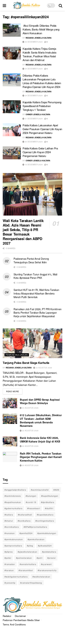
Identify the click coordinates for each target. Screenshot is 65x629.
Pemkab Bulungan (17, 354)
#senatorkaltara (28, 564)
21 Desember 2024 (33, 118)
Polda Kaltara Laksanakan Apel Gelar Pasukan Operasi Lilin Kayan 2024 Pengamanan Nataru (42, 129)
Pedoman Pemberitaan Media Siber (21, 620)
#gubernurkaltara (13, 508)
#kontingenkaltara (44, 520)
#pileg (30, 545)
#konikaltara (24, 520)
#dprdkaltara (47, 502)
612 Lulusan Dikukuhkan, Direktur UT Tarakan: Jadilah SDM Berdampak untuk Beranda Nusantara (41, 420)
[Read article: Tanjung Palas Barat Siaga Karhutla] (32, 343)
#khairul (9, 520)
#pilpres (9, 551)
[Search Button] (60, 5)
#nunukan (10, 533)
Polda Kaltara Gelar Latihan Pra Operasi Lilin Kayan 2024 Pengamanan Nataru (40, 152)
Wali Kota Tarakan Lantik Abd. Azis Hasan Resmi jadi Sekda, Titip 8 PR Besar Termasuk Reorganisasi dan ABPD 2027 (23, 232)
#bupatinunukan (13, 502)
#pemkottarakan (36, 539)
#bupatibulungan (49, 495)
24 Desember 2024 (33, 68)
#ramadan (10, 564)
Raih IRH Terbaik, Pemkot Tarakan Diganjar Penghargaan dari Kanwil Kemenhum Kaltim (41, 457)
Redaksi (7, 616)
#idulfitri (49, 508)
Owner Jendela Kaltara (38, 114)
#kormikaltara (12, 526)
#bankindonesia (13, 495)
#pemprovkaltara (13, 545)
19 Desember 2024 (33, 164)
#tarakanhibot (26, 570)
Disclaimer (20, 616)
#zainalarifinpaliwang (31, 582)
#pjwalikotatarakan (27, 551)
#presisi (51, 557)
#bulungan (31, 495)
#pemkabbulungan (46, 533)
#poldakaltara (49, 551)
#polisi (8, 557)
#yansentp (10, 582)
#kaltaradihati (25, 514)
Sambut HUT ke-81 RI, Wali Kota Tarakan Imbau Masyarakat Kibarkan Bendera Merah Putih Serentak (36, 293)
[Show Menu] (4, 5)
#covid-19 (31, 502)
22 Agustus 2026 (29, 430)
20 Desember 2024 (33, 141)
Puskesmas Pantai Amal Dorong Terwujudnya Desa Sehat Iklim (31, 260)
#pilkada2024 (45, 545)
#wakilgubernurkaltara (16, 576)
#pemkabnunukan (14, 539)
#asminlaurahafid (40, 489)
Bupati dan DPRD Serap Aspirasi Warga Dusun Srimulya (40, 401)
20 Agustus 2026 (29, 465)
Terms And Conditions (14, 624)
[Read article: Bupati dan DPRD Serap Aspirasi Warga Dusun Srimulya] (10, 403)
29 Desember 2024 (33, 42)
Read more (14, 391)
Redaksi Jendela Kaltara (38, 38)
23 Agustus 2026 (43, 367)
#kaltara (9, 514)
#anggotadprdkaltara (15, 489)
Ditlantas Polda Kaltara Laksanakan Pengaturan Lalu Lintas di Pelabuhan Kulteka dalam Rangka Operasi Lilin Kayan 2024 (42, 81)
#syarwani (46, 564)
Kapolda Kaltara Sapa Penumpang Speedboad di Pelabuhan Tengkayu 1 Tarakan (42, 106)
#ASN (56, 489)
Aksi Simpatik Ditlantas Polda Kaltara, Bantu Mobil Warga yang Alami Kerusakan (41, 29)
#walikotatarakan (41, 576)
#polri (39, 557)
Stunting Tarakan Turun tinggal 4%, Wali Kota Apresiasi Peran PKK (35, 276)
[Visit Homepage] (26, 5)
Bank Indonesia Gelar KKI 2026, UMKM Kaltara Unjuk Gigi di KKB (40, 439)
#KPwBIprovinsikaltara (35, 526)
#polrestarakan (24, 557)
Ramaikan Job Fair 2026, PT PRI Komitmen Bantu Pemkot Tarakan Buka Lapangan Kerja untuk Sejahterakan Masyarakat (38, 312)
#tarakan (9, 570)
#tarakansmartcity (47, 570)
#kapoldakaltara (45, 514)
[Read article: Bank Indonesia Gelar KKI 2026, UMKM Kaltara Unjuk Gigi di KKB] (10, 441)
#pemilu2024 (26, 533)
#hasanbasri (33, 508)
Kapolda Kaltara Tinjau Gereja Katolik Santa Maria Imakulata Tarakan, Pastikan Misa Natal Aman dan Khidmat (39, 54)
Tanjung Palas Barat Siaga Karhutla (26, 363)
